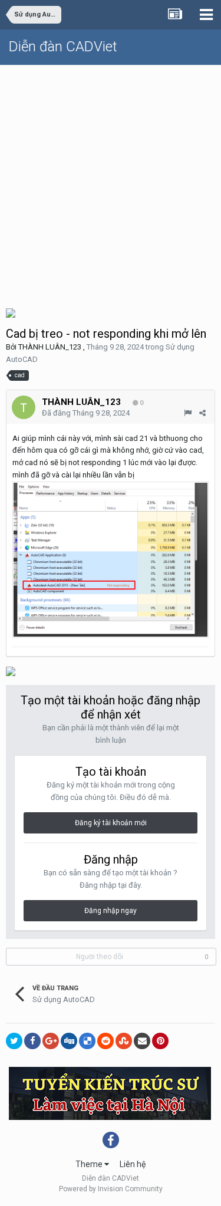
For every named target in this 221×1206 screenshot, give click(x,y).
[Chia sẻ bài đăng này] (202, 412)
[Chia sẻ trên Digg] (69, 1041)
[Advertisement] (110, 181)
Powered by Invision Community (111, 1189)
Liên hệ (133, 1164)
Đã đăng (86, 412)
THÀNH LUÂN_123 (49, 346)
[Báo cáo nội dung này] (188, 412)
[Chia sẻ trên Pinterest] (160, 1041)
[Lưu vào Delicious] (87, 1041)
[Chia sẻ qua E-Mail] (142, 1041)
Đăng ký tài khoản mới (111, 823)
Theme (89, 1164)
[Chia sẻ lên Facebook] (32, 1041)
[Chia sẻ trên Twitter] (14, 1041)
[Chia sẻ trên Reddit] (105, 1041)
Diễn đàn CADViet (63, 46)
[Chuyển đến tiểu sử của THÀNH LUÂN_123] (23, 407)
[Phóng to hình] (110, 559)
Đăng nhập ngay (110, 911)
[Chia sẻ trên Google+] (50, 1041)
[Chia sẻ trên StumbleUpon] (124, 1041)
